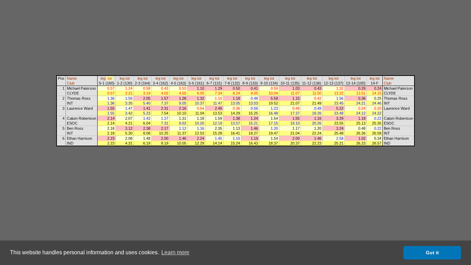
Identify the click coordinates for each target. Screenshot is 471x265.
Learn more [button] (175, 252)
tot (110, 78)
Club (70, 83)
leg (103, 78)
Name (72, 78)
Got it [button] (432, 252)
